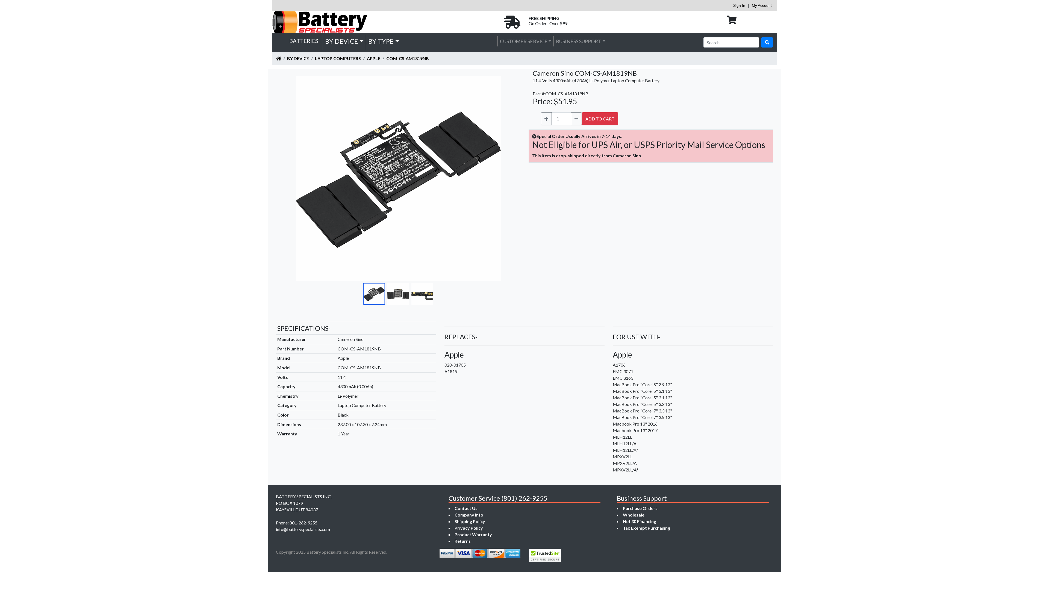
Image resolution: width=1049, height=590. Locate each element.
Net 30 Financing (639, 521)
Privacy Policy (469, 527)
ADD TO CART (600, 118)
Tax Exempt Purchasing (646, 527)
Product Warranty (473, 534)
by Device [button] (341, 41)
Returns (463, 541)
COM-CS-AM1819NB (407, 58)
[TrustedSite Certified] (545, 555)
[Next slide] (505, 178)
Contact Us (466, 508)
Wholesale (633, 514)
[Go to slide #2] (398, 294)
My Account (762, 5)
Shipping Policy (470, 521)
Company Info (469, 514)
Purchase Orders (640, 508)
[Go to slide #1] (374, 294)
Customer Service (523, 41)
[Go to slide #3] (422, 294)
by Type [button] (381, 41)
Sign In (739, 5)
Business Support (578, 41)
